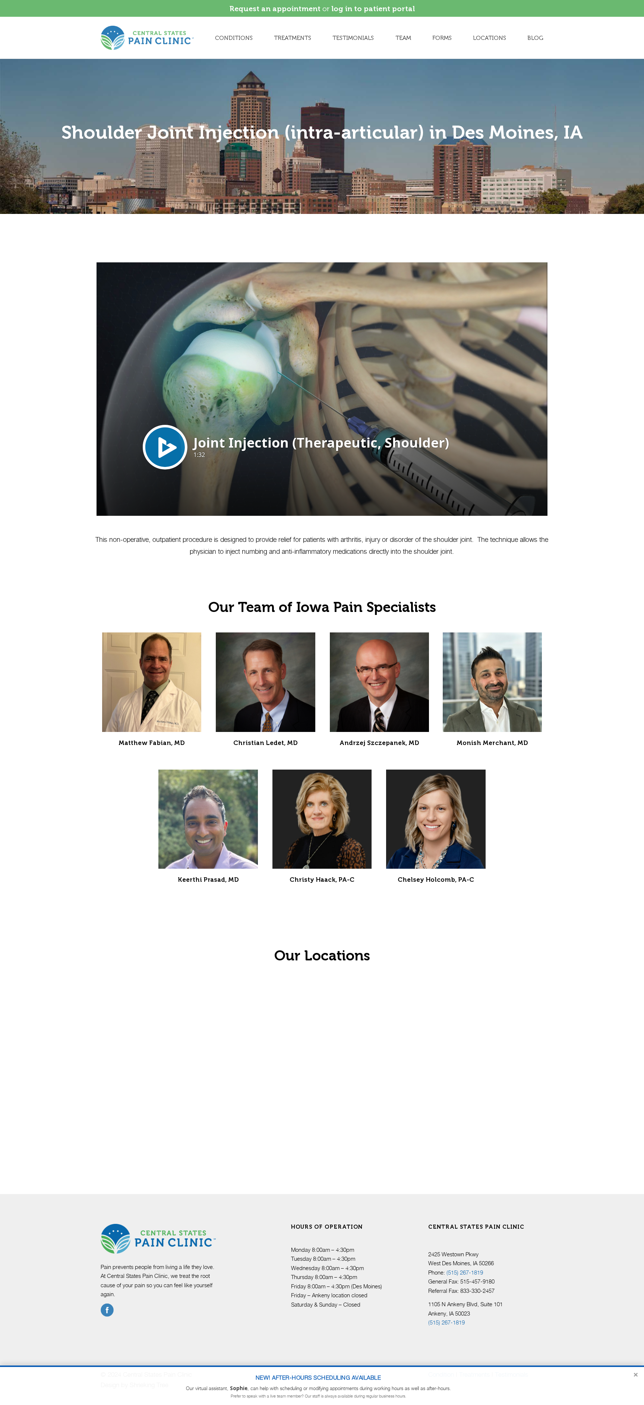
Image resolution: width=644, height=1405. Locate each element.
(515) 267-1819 (464, 1272)
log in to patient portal (373, 8)
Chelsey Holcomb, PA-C (436, 879)
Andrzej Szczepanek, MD (379, 742)
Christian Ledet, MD (265, 742)
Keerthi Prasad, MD (208, 879)
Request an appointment (275, 8)
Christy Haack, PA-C (322, 879)
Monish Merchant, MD (492, 742)
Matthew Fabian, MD (152, 742)
